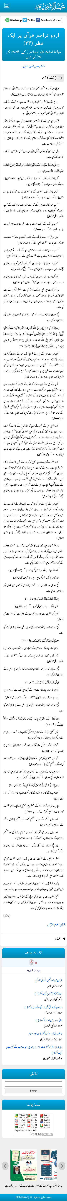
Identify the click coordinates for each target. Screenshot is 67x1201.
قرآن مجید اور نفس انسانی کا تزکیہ (48, 980)
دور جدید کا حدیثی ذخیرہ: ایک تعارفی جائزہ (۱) (43, 1007)
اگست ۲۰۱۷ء (33, 953)
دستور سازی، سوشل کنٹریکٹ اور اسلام (45, 1034)
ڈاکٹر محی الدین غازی (34, 66)
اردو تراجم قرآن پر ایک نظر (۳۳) (48, 994)
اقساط (58, 939)
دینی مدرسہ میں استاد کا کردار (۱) (49, 1020)
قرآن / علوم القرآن (56, 925)
